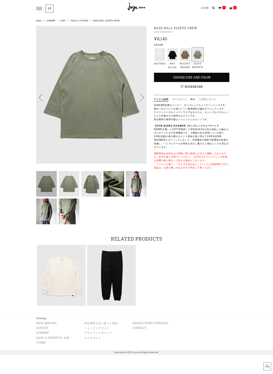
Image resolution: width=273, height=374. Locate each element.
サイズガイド (92, 337)
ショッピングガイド (96, 328)
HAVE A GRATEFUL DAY (53, 337)
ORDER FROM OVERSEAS (150, 323)
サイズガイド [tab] (179, 99)
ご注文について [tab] (207, 99)
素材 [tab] (192, 99)
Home (39, 20)
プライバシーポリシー (98, 332)
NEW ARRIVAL (46, 323)
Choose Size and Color (191, 77)
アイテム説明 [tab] (161, 99)
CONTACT (139, 328)
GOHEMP (51, 20)
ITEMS (41, 342)
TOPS (63, 20)
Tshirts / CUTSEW (79, 20)
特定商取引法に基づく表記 (101, 323)
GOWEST (42, 328)
